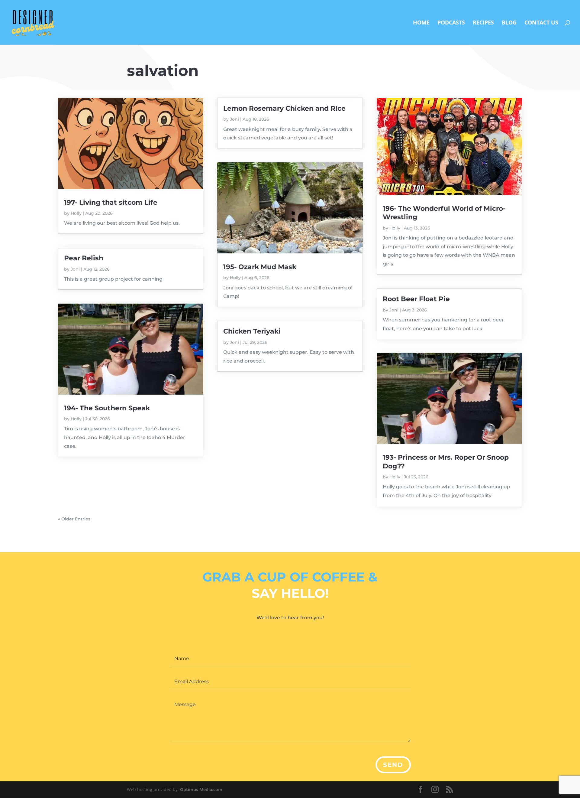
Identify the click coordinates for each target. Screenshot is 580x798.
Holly (76, 213)
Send (393, 764)
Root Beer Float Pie (416, 299)
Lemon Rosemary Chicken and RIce (284, 108)
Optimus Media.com (201, 789)
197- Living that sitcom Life (110, 202)
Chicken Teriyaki (252, 331)
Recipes (483, 23)
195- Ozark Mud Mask (259, 267)
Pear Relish (83, 258)
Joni (75, 269)
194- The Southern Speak (107, 408)
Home (421, 23)
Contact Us (541, 23)
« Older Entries (74, 519)
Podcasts (451, 23)
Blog (509, 23)
